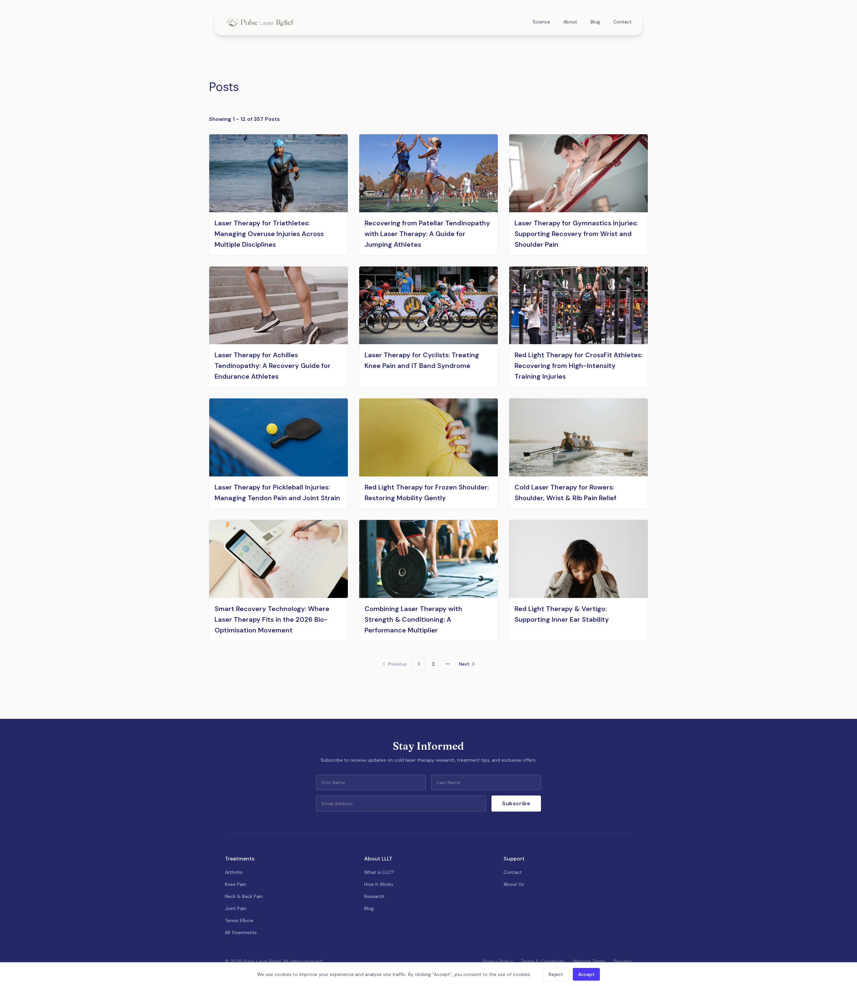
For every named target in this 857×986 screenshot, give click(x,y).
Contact (622, 22)
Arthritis (233, 872)
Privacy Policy (498, 961)
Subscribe (516, 803)
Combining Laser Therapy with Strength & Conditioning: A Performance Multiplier (413, 619)
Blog (595, 22)
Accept (586, 974)
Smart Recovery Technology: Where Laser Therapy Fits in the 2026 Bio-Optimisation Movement (272, 619)
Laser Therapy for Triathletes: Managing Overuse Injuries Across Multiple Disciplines (269, 234)
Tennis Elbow (239, 920)
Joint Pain (235, 908)
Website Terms (589, 961)
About (570, 22)
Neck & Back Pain (244, 896)
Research (374, 896)
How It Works (378, 884)
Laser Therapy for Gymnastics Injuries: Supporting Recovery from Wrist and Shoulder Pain (576, 234)
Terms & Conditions (543, 961)
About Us (513, 884)
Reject (556, 974)
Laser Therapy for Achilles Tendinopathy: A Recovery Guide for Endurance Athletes (272, 366)
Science (541, 22)
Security (623, 961)
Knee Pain (235, 884)
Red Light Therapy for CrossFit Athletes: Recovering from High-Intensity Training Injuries (578, 366)
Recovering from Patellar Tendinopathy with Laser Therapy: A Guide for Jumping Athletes (427, 234)
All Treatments (241, 932)
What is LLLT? (379, 872)
